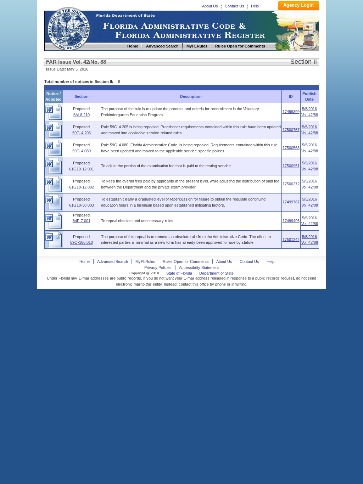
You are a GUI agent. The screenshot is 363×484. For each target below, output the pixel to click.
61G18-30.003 (81, 205)
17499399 (291, 111)
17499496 (291, 221)
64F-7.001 (81, 221)
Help (255, 6)
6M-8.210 (81, 115)
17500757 (291, 130)
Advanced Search (112, 261)
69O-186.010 (81, 242)
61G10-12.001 (81, 169)
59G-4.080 (81, 151)
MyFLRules (145, 261)
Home (68, 27)
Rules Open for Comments (186, 261)
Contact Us (234, 6)
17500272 (291, 184)
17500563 (291, 148)
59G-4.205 (81, 133)
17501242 (291, 239)
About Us (210, 6)
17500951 (291, 166)
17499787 (291, 202)
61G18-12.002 (81, 187)
